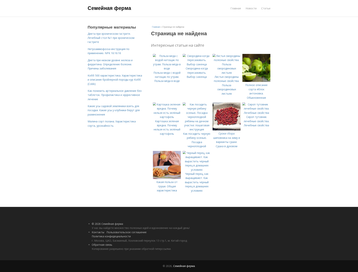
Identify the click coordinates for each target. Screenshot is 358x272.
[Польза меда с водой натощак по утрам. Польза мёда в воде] (167, 68)
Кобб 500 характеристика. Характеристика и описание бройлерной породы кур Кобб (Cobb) (115, 80)
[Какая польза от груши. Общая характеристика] (167, 178)
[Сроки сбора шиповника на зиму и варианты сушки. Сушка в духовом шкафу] (227, 129)
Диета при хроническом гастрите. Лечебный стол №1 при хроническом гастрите (111, 38)
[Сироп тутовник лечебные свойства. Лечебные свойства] (256, 113)
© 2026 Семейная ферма (107, 224)
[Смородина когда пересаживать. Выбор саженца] (197, 64)
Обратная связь (102, 244)
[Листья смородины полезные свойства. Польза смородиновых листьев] (227, 72)
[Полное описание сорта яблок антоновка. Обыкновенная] (256, 81)
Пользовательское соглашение (126, 232)
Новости (251, 8)
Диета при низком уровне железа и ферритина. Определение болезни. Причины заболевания (110, 64)
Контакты (98, 232)
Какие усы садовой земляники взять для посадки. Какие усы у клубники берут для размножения (114, 110)
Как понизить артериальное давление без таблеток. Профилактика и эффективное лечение (115, 95)
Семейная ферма (109, 7)
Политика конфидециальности (111, 236)
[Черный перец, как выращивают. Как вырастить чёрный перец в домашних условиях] (197, 169)
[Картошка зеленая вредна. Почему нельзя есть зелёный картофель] (167, 117)
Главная (235, 8)
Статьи (265, 8)
